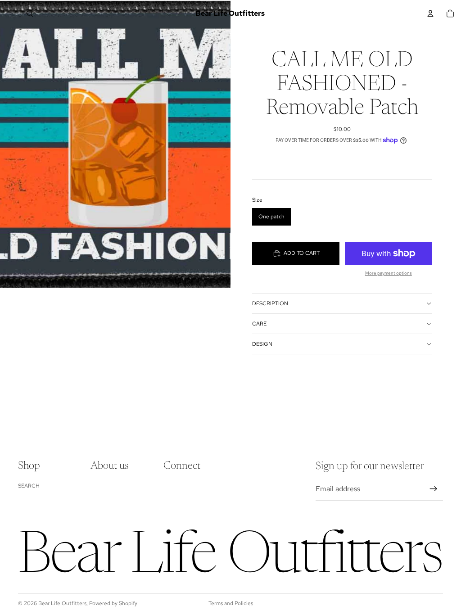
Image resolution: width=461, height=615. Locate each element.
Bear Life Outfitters (62, 603)
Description (270, 303)
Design (262, 344)
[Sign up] (433, 488)
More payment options (388, 273)
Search (29, 485)
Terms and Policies (230, 603)
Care (259, 323)
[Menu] (10, 13)
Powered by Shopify (113, 603)
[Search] (30, 13)
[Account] (430, 13)
